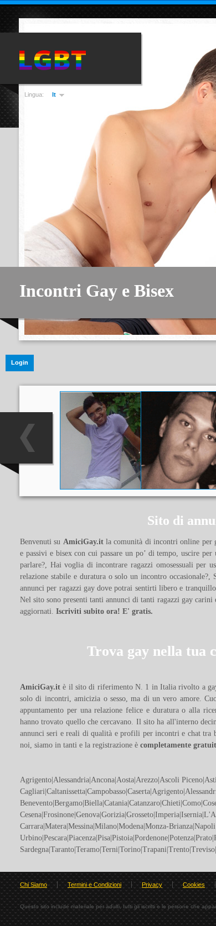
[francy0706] (100, 486)
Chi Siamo (33, 884)
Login (19, 362)
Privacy (152, 884)
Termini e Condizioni (94, 884)
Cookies (194, 884)
